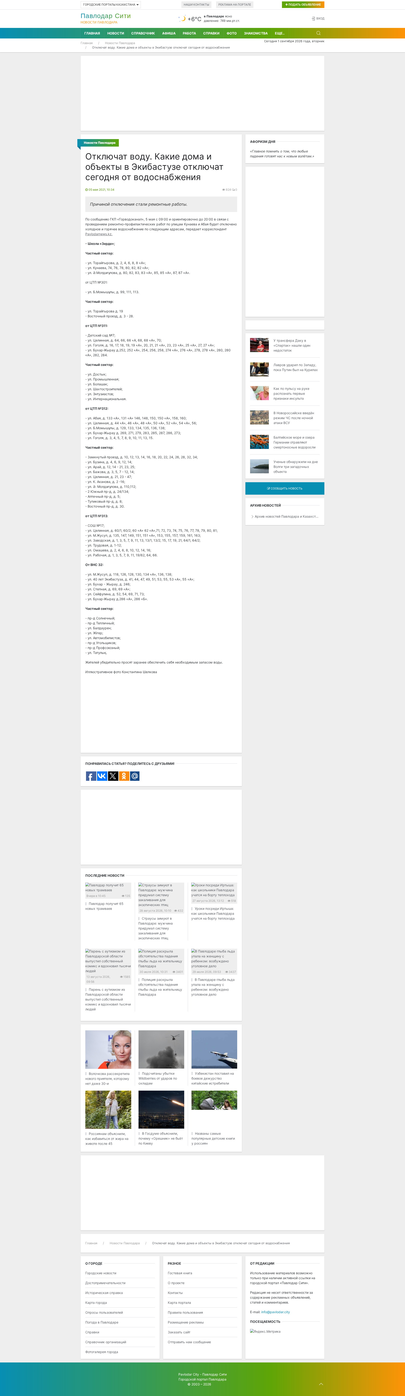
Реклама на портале (234, 4)
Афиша (169, 33)
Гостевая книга (180, 1273)
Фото (232, 33)
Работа (189, 33)
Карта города (96, 1303)
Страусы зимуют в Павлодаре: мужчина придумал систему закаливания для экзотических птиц (155, 928)
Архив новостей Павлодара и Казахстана (287, 516)
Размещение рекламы (186, 1322)
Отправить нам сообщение (189, 1342)
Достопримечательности (105, 1283)
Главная (92, 33)
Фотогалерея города (101, 1352)
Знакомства (256, 33)
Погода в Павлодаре (101, 1322)
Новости (115, 33)
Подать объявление (304, 4)
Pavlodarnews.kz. (98, 234)
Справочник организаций (105, 1342)
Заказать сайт (179, 1332)
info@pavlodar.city (275, 1312)
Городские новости (100, 1273)
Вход (320, 18)
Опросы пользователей (104, 1312)
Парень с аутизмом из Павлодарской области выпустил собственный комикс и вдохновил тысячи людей (108, 999)
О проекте (176, 1283)
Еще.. (280, 33)
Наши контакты (196, 4)
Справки (211, 33)
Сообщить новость (286, 488)
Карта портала (179, 1303)
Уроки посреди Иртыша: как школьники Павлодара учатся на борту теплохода (213, 913)
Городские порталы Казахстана (109, 4)
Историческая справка (104, 1293)
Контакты (175, 1293)
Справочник (143, 33)
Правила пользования (185, 1312)
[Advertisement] (202, 93)
